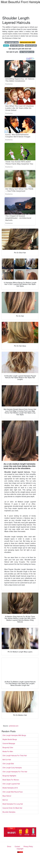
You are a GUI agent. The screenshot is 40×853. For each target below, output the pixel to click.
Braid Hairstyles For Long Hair (13, 804)
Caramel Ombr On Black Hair (12, 808)
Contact (17, 846)
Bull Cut (5, 800)
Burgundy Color (8, 747)
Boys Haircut (7, 796)
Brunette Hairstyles (9, 812)
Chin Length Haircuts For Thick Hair (15, 755)
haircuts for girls (30, 45)
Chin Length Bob (8, 763)
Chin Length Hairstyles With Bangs (14, 735)
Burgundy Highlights (9, 776)
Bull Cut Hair (7, 759)
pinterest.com (13, 726)
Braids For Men (8, 751)
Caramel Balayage (9, 743)
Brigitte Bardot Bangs (10, 739)
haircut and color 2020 (27, 42)
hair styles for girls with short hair (20, 49)
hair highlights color (27, 52)
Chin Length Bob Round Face (13, 792)
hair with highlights (16, 45)
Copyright (20, 849)
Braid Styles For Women (11, 780)
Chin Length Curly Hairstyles (12, 768)
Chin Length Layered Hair (11, 784)
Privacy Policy (28, 846)
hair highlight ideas (11, 42)
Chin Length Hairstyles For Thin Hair (15, 772)
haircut (6, 45)
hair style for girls (12, 52)
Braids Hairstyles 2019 (10, 788)
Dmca (9, 846)
